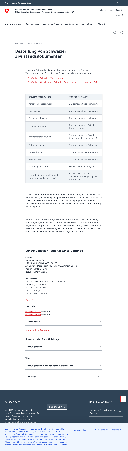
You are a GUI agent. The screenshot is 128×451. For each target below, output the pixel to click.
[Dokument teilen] (121, 32)
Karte (28, 300)
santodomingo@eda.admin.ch (40, 330)
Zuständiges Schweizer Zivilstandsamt (46, 78)
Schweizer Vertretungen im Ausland (103, 411)
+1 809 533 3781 (33, 311)
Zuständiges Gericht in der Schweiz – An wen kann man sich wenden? (61, 82)
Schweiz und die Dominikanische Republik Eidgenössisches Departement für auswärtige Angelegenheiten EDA (44, 10)
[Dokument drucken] (115, 32)
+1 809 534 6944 (33, 314)
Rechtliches (62, 444)
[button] (13, 23)
